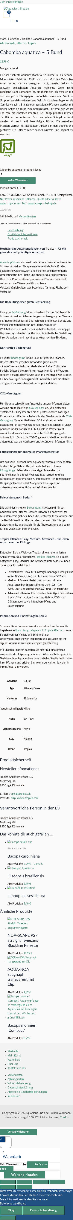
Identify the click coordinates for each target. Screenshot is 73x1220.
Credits (64, 1117)
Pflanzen (21, 43)
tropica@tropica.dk (20, 794)
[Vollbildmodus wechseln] (24, 1182)
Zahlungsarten (15, 1079)
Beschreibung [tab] (15, 230)
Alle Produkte (7, 43)
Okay (11, 1210)
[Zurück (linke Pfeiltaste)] (8, 1187)
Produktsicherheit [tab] (17, 238)
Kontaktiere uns (16, 1068)
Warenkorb (13, 1060)
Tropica (26, 39)
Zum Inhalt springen (11, 2)
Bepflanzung (18, 312)
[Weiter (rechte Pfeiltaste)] (24, 1187)
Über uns (12, 1064)
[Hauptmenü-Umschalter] (15, 21)
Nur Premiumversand (12, 199)
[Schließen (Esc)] (57, 1182)
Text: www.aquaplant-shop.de (39, 203)
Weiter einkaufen (24, 1175)
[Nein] (8, 1218)
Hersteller (13, 39)
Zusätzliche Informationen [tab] (22, 234)
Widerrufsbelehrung (19, 1083)
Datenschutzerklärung (20, 1087)
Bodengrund (18, 358)
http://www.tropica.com (25, 798)
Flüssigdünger (8, 470)
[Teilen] (41, 1182)
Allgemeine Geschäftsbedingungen (27, 1092)
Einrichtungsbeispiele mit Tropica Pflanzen (39, 630)
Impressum (13, 1096)
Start (3, 39)
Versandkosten (27, 216)
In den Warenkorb (17, 180)
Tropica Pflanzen (46, 557)
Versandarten (15, 1075)
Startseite (12, 1051)
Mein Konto (14, 1055)
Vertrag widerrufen (18, 1132)
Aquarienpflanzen (10, 262)
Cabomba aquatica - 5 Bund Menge (20, 170)
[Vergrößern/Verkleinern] (8, 1182)
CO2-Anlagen (37, 408)
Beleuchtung (34, 508)
